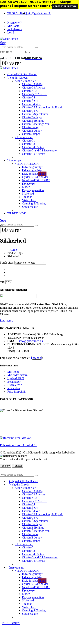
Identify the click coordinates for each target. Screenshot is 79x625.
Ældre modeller (24, 137)
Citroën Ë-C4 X (31, 104)
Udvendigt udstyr (32, 170)
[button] (3, 42)
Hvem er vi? (14, 22)
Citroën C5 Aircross (33, 153)
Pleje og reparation (33, 190)
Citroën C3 (28, 143)
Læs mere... (7, 320)
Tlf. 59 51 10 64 (16, 13)
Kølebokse (28, 183)
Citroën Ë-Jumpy (32, 130)
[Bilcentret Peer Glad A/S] (16, 437)
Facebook (36, 357)
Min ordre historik (17, 375)
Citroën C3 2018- (32, 84)
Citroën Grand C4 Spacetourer (40, 150)
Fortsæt (17, 465)
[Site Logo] (9, 38)
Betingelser (13, 381)
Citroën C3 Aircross (33, 87)
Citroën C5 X (30, 110)
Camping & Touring (34, 203)
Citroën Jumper (31, 133)
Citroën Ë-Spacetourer (35, 114)
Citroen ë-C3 (29, 90)
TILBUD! (16, 213)
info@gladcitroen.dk (39, 13)
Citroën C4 (28, 97)
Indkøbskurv (14, 29)
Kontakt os (13, 388)
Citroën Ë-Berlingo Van (36, 124)
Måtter (26, 186)
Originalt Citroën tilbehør (22, 74)
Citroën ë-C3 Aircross (34, 94)
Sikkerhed (28, 193)
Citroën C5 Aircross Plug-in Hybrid (42, 107)
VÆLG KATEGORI (27, 163)
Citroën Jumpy (30, 127)
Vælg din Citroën (17, 77)
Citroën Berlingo (32, 117)
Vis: (2, 281)
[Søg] (36, 47)
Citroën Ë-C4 (30, 100)
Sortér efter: (7, 262)
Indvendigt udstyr (32, 167)
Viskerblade (29, 200)
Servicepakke (30, 206)
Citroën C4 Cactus (33, 147)
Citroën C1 (28, 140)
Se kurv (5, 465)
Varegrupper (14, 160)
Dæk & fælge (34, 173)
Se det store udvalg (65, 6)
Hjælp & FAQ (15, 378)
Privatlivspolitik (16, 391)
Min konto (13, 25)
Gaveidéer (36, 180)
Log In (11, 32)
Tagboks (27, 196)
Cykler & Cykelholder (35, 177)
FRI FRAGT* (49, 2)
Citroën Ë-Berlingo (33, 120)
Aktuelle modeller (25, 80)
